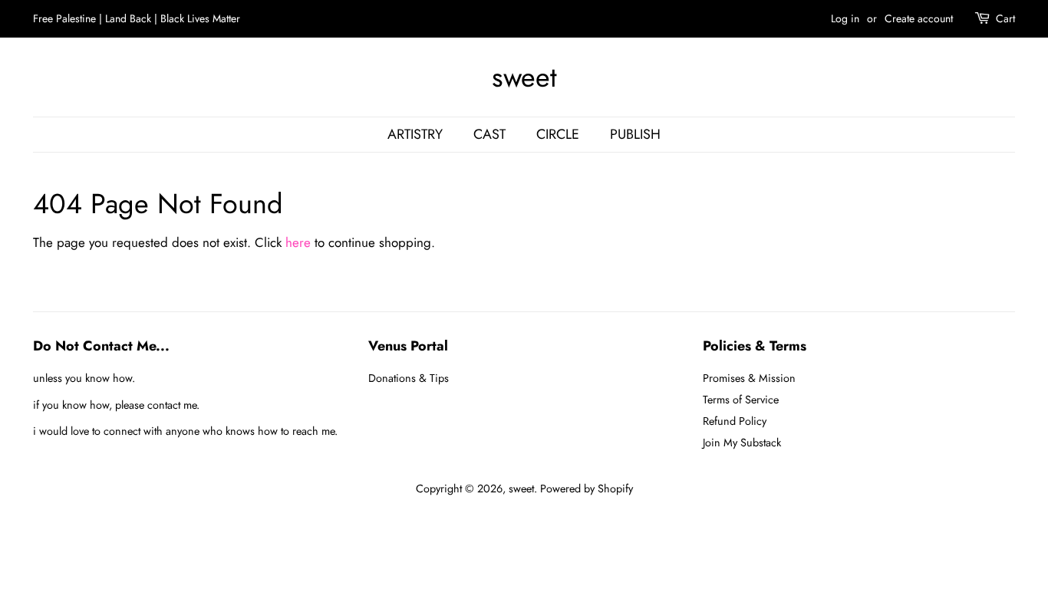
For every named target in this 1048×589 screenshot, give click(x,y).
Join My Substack (742, 442)
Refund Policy (734, 421)
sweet (524, 77)
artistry (415, 134)
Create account (919, 18)
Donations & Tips (408, 378)
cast (489, 134)
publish (635, 134)
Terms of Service (741, 399)
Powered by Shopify (586, 488)
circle (557, 134)
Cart (1005, 18)
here (298, 242)
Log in (845, 18)
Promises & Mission (749, 378)
